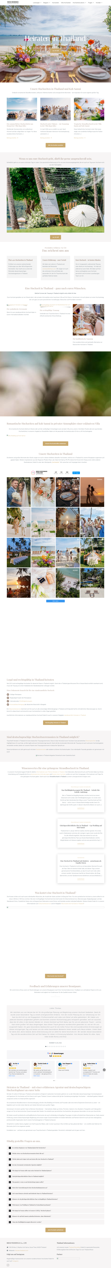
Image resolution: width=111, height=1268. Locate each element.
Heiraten (76, 715)
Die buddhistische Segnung (83, 339)
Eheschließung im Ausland (77, 787)
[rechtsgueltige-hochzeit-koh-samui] (55, 305)
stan (65, 715)
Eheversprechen (90, 741)
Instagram (15, 1261)
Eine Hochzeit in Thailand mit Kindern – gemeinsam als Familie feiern (80, 862)
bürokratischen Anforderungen (40, 774)
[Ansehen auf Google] (10, 1064)
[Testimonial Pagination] (45, 1046)
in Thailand (82, 715)
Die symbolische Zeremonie (17, 309)
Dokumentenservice (15, 709)
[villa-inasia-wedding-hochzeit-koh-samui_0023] (89, 98)
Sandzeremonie (41, 749)
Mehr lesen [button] (12, 1076)
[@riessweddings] (33, 472)
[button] (8, 118)
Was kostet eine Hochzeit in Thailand (72, 903)
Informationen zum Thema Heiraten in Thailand (50, 772)
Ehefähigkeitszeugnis (25, 701)
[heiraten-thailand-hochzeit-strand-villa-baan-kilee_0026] (22, 98)
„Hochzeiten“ (55, 462)
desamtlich (70, 715)
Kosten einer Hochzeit (58, 774)
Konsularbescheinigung (17, 704)
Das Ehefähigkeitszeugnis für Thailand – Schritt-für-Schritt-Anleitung (81, 791)
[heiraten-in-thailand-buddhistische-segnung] (88, 305)
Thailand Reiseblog (74, 1247)
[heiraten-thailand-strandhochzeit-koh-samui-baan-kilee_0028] (55, 98)
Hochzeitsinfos (87, 787)
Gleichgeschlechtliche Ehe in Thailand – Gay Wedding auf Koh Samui (81, 826)
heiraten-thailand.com (21, 1250)
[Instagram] (8, 1265)
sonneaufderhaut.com (49, 269)
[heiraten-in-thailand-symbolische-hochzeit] (17, 305)
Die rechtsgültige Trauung (49, 310)
